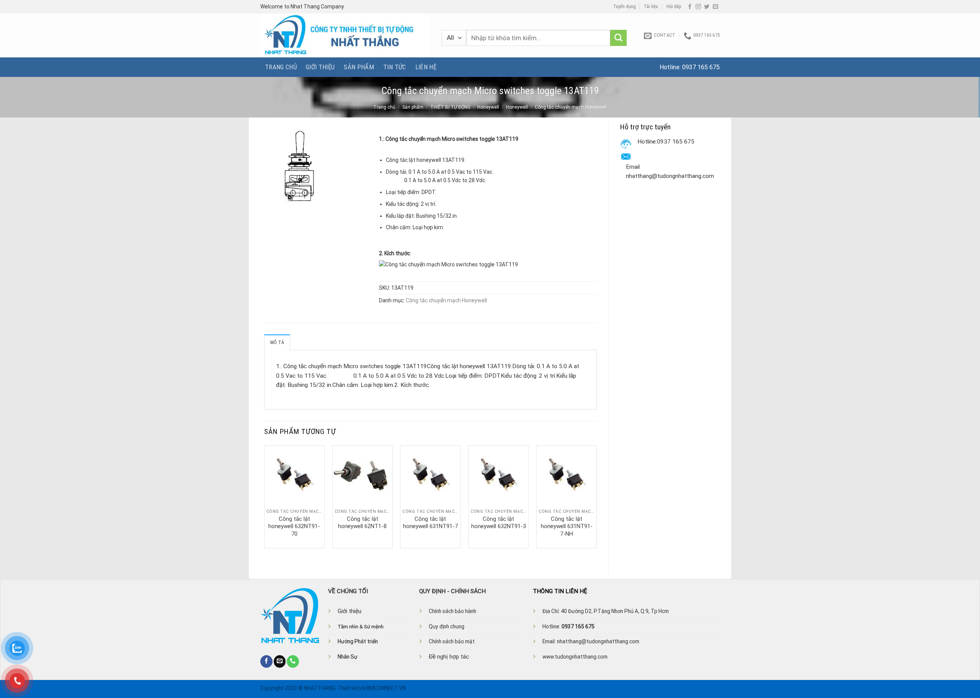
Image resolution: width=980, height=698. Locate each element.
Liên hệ (425, 67)
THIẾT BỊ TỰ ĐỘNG (450, 107)
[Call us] (293, 661)
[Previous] (264, 496)
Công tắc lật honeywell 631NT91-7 (430, 522)
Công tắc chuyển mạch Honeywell (571, 107)
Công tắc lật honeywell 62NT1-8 (362, 522)
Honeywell (488, 107)
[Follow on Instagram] (698, 7)
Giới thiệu (320, 67)
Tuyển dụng (624, 6)
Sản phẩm (359, 67)
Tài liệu (651, 6)
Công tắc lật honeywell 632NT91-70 (294, 526)
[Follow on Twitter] (706, 7)
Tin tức (394, 67)
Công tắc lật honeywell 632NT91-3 (498, 522)
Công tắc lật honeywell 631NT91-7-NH (567, 526)
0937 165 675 (701, 67)
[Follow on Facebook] (690, 7)
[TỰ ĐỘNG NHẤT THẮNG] (345, 35)
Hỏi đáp (673, 6)
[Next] (596, 496)
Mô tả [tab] (277, 342)
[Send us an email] (715, 7)
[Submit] (618, 38)
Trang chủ (281, 67)
